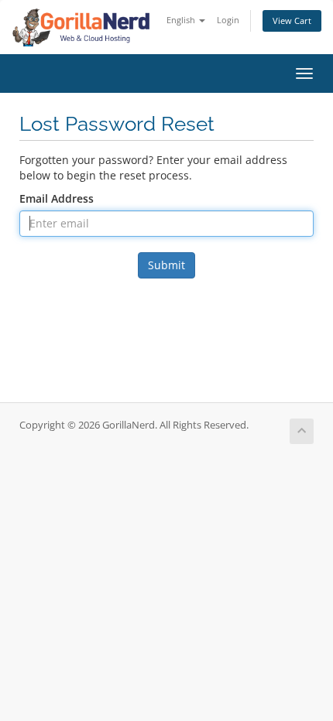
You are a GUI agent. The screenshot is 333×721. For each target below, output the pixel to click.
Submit (166, 265)
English (181, 20)
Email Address (56, 198)
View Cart (292, 20)
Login (228, 20)
